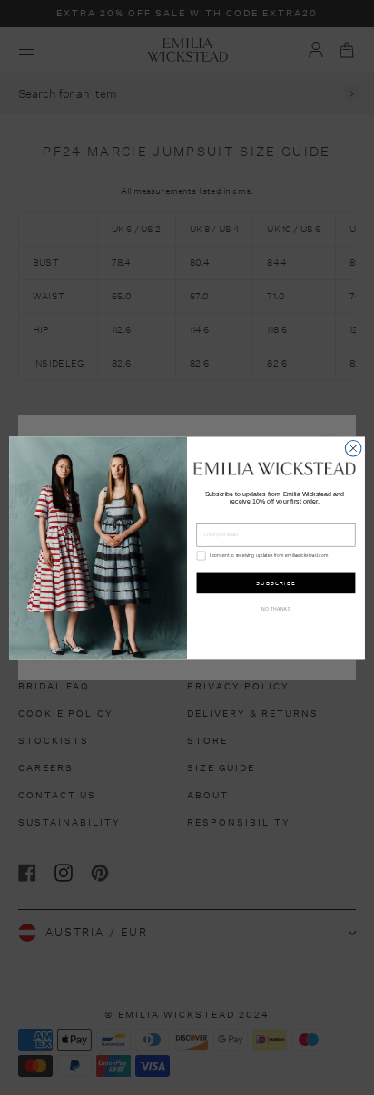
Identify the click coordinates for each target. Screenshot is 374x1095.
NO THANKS (276, 609)
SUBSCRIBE (275, 583)
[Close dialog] (353, 448)
